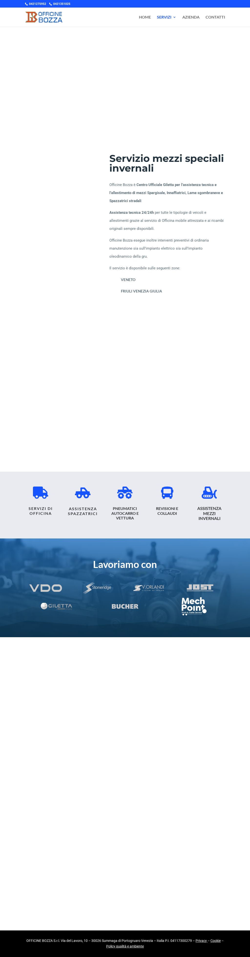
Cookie (215, 941)
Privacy (201, 941)
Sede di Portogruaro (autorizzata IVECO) (72, 411)
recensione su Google (83, 719)
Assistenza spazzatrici (83, 511)
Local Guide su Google (59, 785)
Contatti (215, 17)
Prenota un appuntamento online (125, 440)
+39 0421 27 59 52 (72, 420)
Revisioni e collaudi (167, 510)
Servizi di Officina (41, 510)
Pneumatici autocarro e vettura (125, 513)
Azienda (190, 17)
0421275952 (37, 4)
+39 (178, 420)
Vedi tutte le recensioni (58, 889)
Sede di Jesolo (178, 411)
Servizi (164, 17)
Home (145, 17)
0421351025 (61, 4)
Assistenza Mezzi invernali (209, 513)
